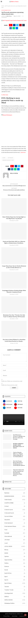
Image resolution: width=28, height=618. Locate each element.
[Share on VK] (10, 28)
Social (14, 570)
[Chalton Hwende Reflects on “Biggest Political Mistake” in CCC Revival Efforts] (7, 454)
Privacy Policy (7, 616)
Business (14, 493)
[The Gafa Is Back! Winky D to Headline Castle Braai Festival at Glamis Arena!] (14, 329)
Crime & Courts (14, 509)
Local (14, 543)
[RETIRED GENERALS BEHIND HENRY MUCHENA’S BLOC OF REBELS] (7, 446)
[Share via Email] (17, 28)
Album (3, 157)
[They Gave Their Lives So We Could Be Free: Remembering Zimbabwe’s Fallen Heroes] (7, 472)
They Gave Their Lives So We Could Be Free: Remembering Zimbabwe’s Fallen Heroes (18, 472)
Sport (14, 576)
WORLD (14, 596)
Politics (14, 563)
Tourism (14, 586)
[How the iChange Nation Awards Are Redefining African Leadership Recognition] (7, 463)
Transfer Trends (14, 590)
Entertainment (14, 523)
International (14, 536)
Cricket (14, 506)
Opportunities (14, 560)
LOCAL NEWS (14, 546)
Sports (14, 580)
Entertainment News (14, 526)
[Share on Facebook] (14, 25)
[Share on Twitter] (17, 25)
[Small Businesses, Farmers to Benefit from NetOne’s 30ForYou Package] (7, 437)
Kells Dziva (9, 16)
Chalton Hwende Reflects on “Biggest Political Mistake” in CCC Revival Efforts (18, 454)
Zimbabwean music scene (8, 160)
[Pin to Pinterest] (20, 25)
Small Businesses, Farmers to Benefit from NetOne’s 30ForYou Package (19, 437)
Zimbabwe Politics (14, 603)
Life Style (14, 539)
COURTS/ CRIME (14, 503)
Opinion (14, 556)
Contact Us (22, 616)
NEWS (14, 553)
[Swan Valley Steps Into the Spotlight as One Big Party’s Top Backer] (14, 206)
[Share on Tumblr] (23, 25)
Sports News (14, 583)
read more (23, 152)
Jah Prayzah (10, 157)
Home (2, 5)
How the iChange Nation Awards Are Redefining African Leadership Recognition (19, 463)
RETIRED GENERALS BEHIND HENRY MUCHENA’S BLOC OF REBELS (18, 446)
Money (14, 549)
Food (14, 529)
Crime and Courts (14, 513)
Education (14, 519)
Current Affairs (14, 516)
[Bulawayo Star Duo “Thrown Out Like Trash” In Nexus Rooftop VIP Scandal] (14, 304)
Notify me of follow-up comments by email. (11, 381)
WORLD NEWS (14, 600)
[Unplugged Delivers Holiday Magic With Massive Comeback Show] (14, 280)
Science (14, 566)
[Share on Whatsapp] (13, 28)
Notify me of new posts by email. (9, 385)
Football (14, 533)
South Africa (14, 573)
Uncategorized (14, 593)
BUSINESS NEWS (14, 496)
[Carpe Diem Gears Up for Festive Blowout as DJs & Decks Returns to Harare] (14, 255)
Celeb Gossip (14, 499)
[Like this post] (11, 25)
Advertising (14, 616)
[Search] (26, 1)
